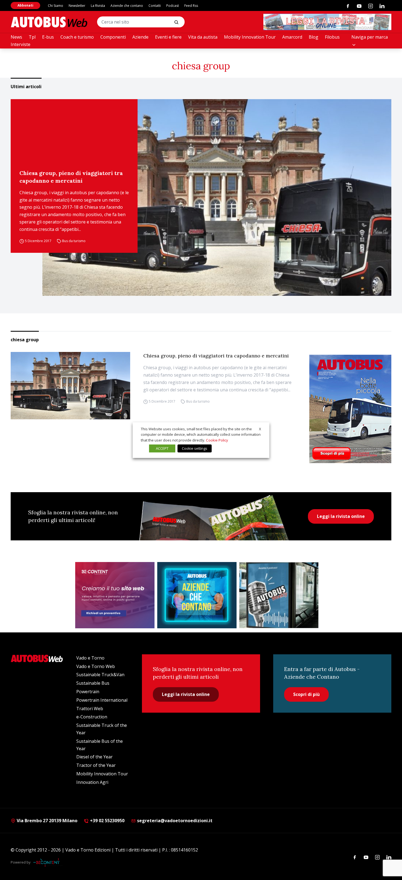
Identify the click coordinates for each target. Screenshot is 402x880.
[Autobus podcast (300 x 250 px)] (279, 595)
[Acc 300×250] (197, 595)
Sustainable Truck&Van (100, 675)
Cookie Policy (217, 440)
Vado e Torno (90, 658)
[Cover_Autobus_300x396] (350, 409)
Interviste (20, 44)
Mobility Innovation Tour (250, 37)
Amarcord (292, 37)
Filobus (332, 37)
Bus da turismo (74, 241)
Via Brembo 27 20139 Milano (46, 821)
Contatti (154, 5)
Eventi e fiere (168, 37)
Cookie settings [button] (194, 448)
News (16, 37)
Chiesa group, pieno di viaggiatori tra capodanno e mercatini (71, 177)
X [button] (260, 428)
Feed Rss (191, 5)
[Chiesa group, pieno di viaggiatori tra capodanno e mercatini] (216, 197)
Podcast (172, 5)
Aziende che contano (126, 5)
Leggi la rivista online (341, 516)
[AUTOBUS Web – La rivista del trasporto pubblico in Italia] (49, 22)
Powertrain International (101, 700)
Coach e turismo (77, 37)
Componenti (113, 37)
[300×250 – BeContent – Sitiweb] (115, 595)
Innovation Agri (92, 782)
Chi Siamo (55, 5)
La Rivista (98, 5)
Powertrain (87, 692)
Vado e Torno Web (95, 666)
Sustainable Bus (92, 683)
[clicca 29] (327, 22)
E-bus (48, 37)
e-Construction (91, 717)
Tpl (32, 37)
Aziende (140, 37)
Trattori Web (89, 709)
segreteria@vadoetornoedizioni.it (174, 821)
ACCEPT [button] (162, 448)
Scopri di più (306, 694)
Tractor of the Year (96, 765)
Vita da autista (202, 37)
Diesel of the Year (94, 757)
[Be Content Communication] (47, 862)
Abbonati (25, 5)
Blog (313, 37)
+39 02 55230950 (106, 821)
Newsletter (77, 5)
